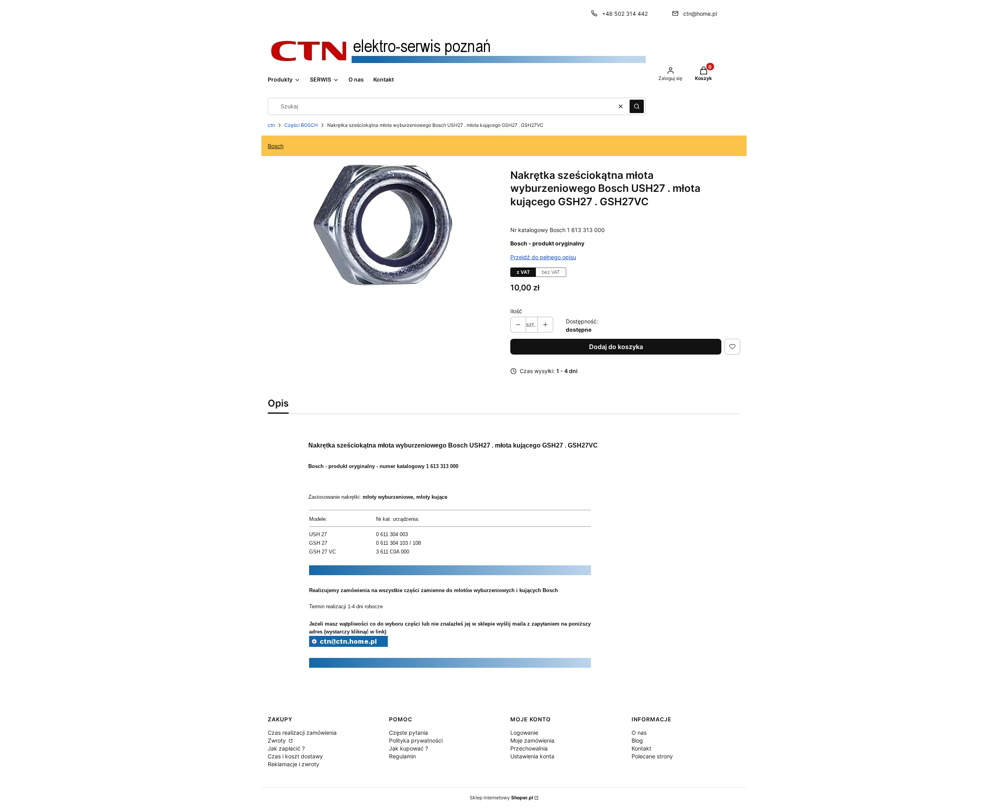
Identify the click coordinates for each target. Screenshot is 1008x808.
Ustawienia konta (532, 756)
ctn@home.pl (700, 13)
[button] (637, 106)
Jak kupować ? (408, 748)
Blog (637, 740)
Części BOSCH (301, 125)
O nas (639, 732)
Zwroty (277, 740)
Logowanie (524, 732)
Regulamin (402, 756)
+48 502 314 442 (625, 13)
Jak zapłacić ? (286, 748)
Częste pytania (408, 732)
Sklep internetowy (501, 798)
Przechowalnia (529, 748)
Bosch (276, 146)
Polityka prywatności (416, 740)
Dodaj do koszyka (616, 347)
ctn (271, 125)
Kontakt (641, 748)
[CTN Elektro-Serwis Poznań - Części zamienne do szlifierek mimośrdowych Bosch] (348, 644)
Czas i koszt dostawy (295, 756)
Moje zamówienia (532, 740)
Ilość (516, 311)
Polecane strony (652, 756)
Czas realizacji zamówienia (302, 732)
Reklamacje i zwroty (293, 764)
